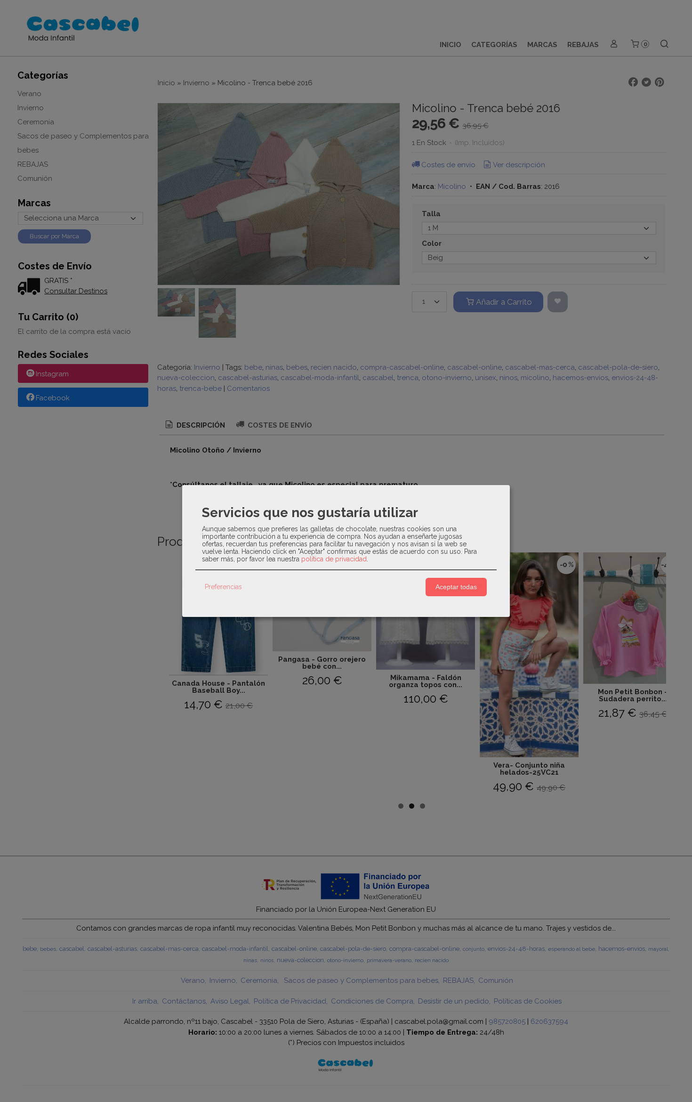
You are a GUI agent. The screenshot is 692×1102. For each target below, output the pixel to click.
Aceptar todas (456, 587)
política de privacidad (334, 559)
